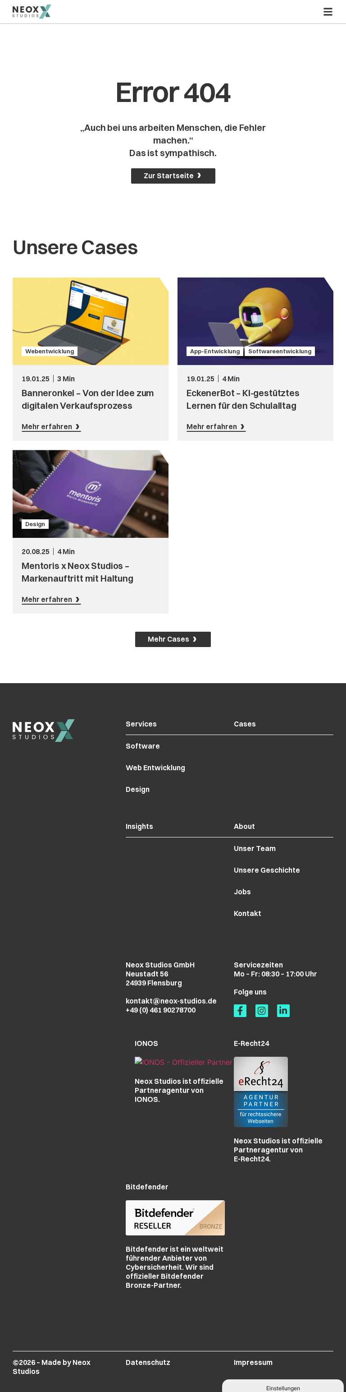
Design (35, 523)
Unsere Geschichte (267, 869)
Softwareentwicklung (279, 351)
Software (143, 745)
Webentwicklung (49, 351)
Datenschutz (148, 1362)
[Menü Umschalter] (328, 11)
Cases (245, 723)
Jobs (242, 891)
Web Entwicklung (155, 767)
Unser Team (255, 848)
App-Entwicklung (215, 351)
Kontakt (247, 913)
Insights (139, 826)
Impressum (253, 1362)
